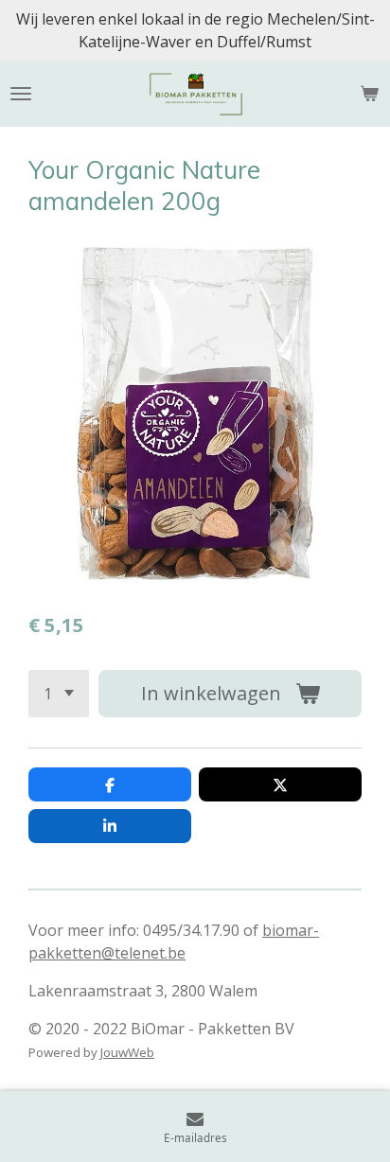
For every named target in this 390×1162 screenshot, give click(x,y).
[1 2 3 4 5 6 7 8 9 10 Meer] (58, 693)
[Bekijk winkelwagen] (369, 94)
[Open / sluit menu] (21, 94)
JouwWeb (127, 1052)
